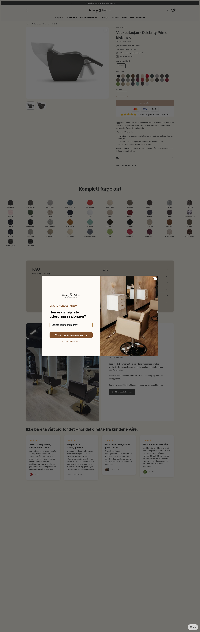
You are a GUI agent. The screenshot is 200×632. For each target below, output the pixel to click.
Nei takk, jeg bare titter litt (71, 341)
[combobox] (70, 325)
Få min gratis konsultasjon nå (71, 335)
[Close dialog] (155, 278)
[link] (71, 295)
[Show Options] (90, 325)
